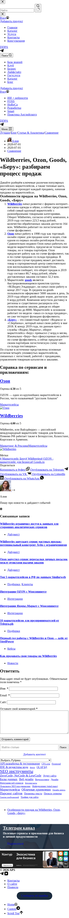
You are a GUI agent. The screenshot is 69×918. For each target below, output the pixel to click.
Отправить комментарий (15, 739)
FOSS (11, 101)
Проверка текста (33, 793)
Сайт (3, 702)
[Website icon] (1, 509)
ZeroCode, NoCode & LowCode (20, 775)
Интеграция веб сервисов (11, 783)
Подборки (13, 584)
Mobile (32, 767)
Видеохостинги (42, 779)
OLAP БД (42, 767)
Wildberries (14, 203)
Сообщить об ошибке (34, 895)
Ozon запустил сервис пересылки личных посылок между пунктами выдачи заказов (34, 561)
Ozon (10, 233)
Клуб (10, 65)
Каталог (12, 78)
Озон (5, 381)
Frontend (56, 764)
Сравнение (14, 150)
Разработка (14, 107)
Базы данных (8, 779)
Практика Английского (22, 114)
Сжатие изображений (9, 797)
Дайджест (13, 534)
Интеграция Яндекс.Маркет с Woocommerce (29, 606)
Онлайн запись (58, 790)
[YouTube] (6, 874)
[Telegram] (2, 51)
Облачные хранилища (36, 789)
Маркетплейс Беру (13, 458)
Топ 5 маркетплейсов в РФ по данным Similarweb (33, 577)
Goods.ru (38, 462)
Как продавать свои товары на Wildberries (28, 656)
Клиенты (27, 584)
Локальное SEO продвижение (15, 786)
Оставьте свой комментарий (19, 708)
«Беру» (12, 319)
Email (5, 695)
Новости (12, 663)
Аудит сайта (49, 775)
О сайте (12, 883)
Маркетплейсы (9, 404)
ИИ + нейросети (17, 98)
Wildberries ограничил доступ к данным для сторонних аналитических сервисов (29, 525)
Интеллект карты (31, 783)
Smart (10, 111)
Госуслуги (13, 75)
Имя (4, 688)
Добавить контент (34, 754)
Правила (12, 887)
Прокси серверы (53, 793)
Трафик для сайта (29, 797)
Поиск (63, 747)
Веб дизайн (26, 779)
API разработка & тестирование (20, 763)
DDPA (4, 47)
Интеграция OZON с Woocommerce (23, 591)
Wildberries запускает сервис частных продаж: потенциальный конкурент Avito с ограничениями (33, 543)
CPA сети (46, 764)
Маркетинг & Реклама (14, 445)
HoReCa (12, 104)
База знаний (14, 62)
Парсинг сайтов (11, 793)
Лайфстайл (14, 72)
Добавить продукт (11, 88)
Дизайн (54, 779)
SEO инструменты (16, 771)
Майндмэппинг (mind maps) (45, 786)
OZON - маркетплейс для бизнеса (26, 460)
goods (28, 280)
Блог (10, 82)
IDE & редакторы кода (14, 767)
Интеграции (15, 598)
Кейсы (11, 648)
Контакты (13, 880)
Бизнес (11, 68)
